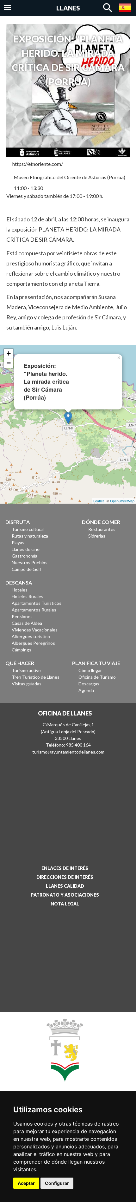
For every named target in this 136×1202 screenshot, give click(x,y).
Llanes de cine (26, 549)
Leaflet (98, 500)
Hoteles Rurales (27, 596)
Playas (18, 542)
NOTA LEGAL (65, 903)
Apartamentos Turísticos (36, 603)
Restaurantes (101, 529)
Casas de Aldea (27, 623)
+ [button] (9, 353)
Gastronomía (24, 556)
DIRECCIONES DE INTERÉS (64, 877)
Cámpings (21, 649)
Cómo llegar (90, 670)
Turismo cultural (28, 529)
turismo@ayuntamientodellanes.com (68, 752)
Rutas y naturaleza (30, 536)
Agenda (86, 690)
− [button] (9, 363)
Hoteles (20, 589)
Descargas (88, 683)
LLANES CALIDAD (65, 886)
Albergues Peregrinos (33, 643)
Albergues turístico (31, 636)
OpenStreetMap (122, 500)
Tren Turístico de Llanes (35, 677)
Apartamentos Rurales (34, 609)
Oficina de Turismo (97, 677)
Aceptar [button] (26, 1183)
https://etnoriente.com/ (37, 164)
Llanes (68, 8)
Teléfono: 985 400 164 (68, 745)
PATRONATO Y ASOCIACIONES (65, 895)
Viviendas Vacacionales (35, 629)
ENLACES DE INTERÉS (64, 868)
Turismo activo (26, 670)
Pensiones (22, 616)
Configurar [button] (57, 1183)
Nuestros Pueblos (29, 562)
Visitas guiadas (26, 683)
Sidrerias (96, 536)
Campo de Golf (26, 569)
